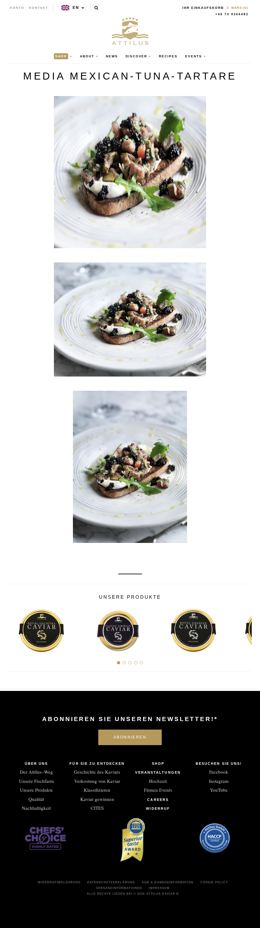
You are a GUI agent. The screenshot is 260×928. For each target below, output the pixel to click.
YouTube (219, 790)
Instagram (219, 781)
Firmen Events (158, 790)
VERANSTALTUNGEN (158, 772)
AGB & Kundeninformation (167, 882)
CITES (97, 808)
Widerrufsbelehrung (59, 882)
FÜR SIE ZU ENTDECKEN (97, 763)
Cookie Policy (214, 882)
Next (244, 628)
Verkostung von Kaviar (97, 781)
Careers (158, 800)
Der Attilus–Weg (36, 772)
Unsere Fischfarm (36, 781)
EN (76, 7)
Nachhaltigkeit (36, 808)
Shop (158, 763)
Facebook (218, 772)
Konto (17, 8)
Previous (15, 628)
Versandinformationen (119, 888)
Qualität (36, 799)
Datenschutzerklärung (111, 882)
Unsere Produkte (36, 790)
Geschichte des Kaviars (97, 772)
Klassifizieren (97, 790)
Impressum (159, 888)
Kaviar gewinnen (97, 799)
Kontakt (38, 8)
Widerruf (158, 808)
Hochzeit (158, 781)
